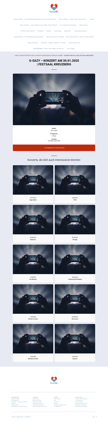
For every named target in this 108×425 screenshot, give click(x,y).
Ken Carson (75, 319)
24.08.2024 (75, 197)
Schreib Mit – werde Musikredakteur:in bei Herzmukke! (35, 19)
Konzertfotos (33, 42)
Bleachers (33, 239)
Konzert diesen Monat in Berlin (46, 55)
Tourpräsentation (80, 31)
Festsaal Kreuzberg (54, 141)
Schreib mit (15, 400)
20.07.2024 (33, 197)
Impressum (83, 25)
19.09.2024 (33, 317)
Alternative (58, 406)
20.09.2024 (75, 317)
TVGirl (75, 200)
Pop (55, 400)
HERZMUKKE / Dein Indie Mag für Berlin (48, 48)
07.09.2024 (33, 277)
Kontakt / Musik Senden (19, 401)
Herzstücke (15, 398)
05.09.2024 (75, 237)
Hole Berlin (79, 401)
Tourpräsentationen (39, 406)
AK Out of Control (33, 319)
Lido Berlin (79, 400)
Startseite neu (74, 42)
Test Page (71, 48)
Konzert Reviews (38, 404)
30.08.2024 (33, 237)
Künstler (68, 31)
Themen (40, 31)
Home (92, 19)
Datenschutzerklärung (19, 406)
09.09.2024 (75, 277)
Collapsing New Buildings (75, 279)
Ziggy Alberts (33, 200)
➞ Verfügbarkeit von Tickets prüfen (54, 148)
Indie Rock (57, 398)
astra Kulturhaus (81, 398)
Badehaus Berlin (80, 404)
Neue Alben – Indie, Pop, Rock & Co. (73, 19)
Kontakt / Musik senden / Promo (53, 42)
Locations (58, 31)
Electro (56, 401)
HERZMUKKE (15, 397)
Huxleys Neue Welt (81, 403)
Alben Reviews (37, 401)
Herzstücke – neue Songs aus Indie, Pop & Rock (38, 25)
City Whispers (33, 279)
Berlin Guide (37, 400)
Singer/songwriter (60, 404)
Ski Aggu (75, 239)
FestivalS (36, 398)
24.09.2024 (33, 356)
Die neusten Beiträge (68, 25)
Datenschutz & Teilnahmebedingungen (28, 37)
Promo (13, 403)
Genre (49, 31)
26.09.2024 (75, 356)
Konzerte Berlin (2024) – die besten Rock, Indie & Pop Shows (70, 37)
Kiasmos (75, 358)
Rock (55, 403)
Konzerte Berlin (38, 403)
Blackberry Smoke (33, 358)
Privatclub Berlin (81, 406)
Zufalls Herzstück (28, 31)
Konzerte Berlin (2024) (27, 55)
